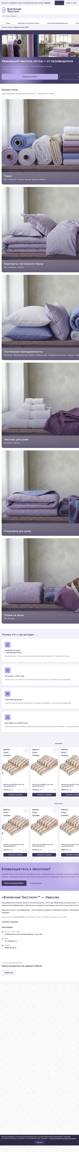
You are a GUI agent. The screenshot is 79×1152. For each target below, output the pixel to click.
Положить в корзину (15, 794)
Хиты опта (59, 803)
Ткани (8, 23)
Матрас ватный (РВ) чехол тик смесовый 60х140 (42, 785)
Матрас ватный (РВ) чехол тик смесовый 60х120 (13, 785)
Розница (11, 619)
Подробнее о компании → (10, 922)
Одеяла (31, 355)
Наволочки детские (20, 355)
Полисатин (13, 179)
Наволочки (8, 355)
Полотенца (8, 443)
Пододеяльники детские (57, 355)
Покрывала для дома (17, 531)
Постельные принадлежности (57, 23)
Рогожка (28, 179)
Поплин (21, 179)
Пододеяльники (41, 355)
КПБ (5, 619)
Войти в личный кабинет (14, 883)
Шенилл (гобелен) (39, 179)
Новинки (58, 743)
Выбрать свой (71, 3)
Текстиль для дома (16, 439)
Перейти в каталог (30, 77)
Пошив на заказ (14, 615)
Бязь (5, 179)
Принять (39, 1142)
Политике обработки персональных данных (63, 1138)
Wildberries (9, 973)
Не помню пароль (36, 883)
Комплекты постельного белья (28, 23)
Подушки (70, 355)
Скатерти (16, 443)
